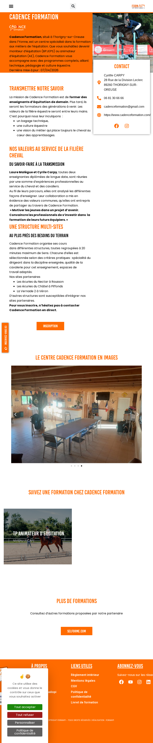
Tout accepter (25, 707)
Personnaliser (25, 723)
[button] (11, 6)
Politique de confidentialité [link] (24, 732)
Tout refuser (25, 715)
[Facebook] (116, 125)
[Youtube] (130, 682)
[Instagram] (127, 125)
